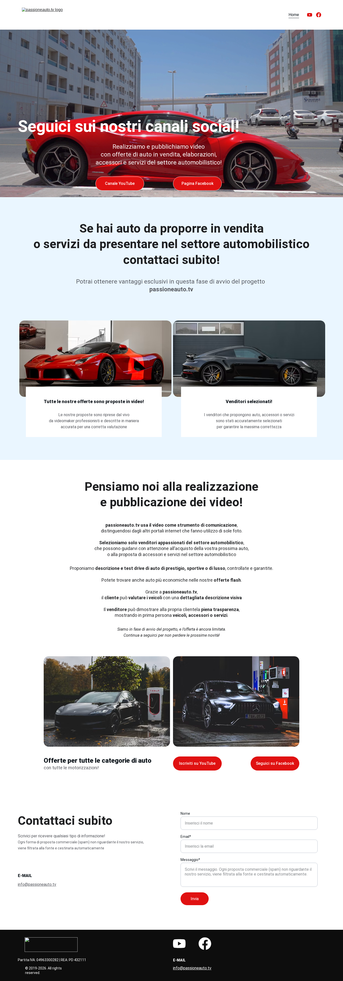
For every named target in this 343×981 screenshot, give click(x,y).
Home (294, 14)
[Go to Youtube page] (311, 14)
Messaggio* (190, 860)
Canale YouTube (120, 183)
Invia (195, 898)
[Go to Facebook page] (318, 14)
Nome (185, 813)
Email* (186, 837)
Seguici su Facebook (275, 763)
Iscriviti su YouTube (197, 763)
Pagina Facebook (197, 183)
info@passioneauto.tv (37, 884)
